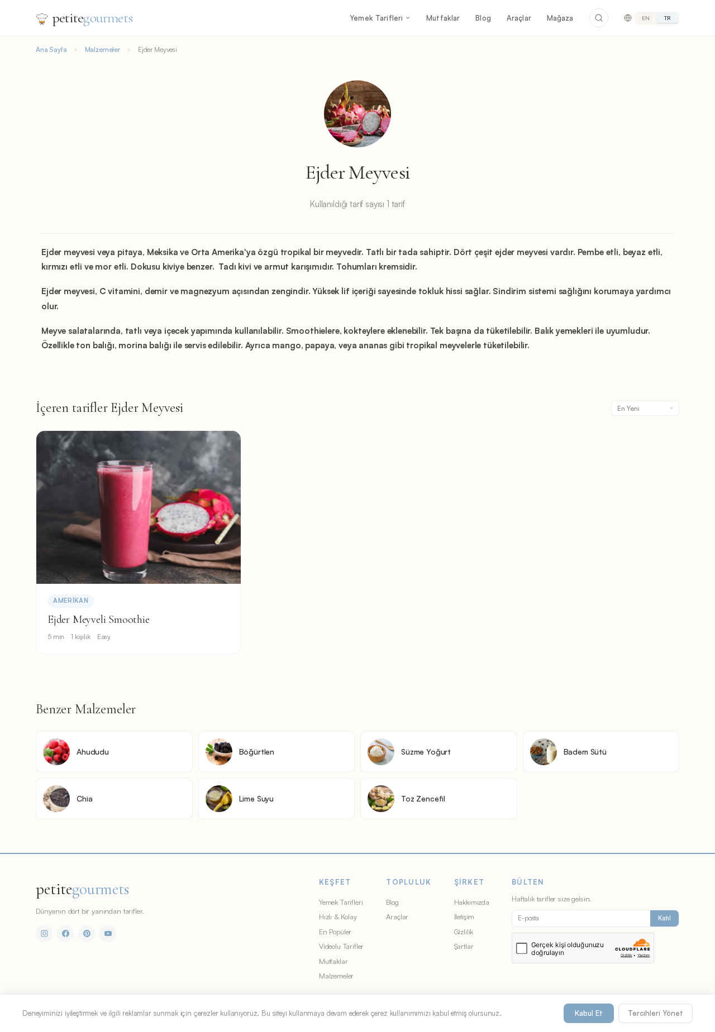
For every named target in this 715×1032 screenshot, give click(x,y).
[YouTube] (107, 933)
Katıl (664, 918)
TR (667, 18)
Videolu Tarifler (341, 946)
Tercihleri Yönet (655, 1013)
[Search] (598, 17)
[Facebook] (65, 933)
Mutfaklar (443, 17)
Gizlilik (464, 931)
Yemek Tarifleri (376, 17)
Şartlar (464, 946)
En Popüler (335, 931)
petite (92, 17)
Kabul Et (589, 1013)
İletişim (464, 916)
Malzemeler (102, 49)
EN (646, 18)
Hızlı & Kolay (338, 916)
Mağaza (560, 17)
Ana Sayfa (51, 49)
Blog (483, 17)
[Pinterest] (86, 933)
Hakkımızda (471, 901)
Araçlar (519, 17)
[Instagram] (44, 933)
